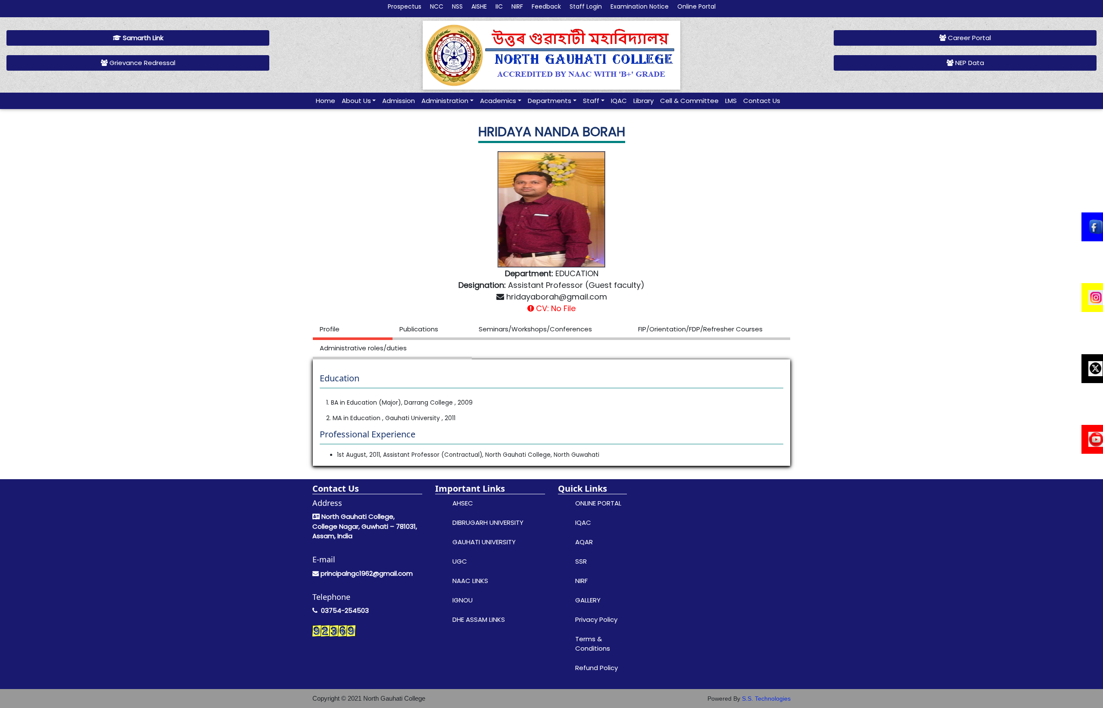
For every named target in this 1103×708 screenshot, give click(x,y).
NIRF (517, 6)
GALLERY (588, 600)
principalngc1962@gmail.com (367, 573)
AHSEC (462, 503)
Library (643, 100)
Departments (549, 100)
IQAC (619, 100)
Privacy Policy (596, 619)
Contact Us (761, 100)
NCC (436, 6)
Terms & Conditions (592, 643)
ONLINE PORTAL (598, 503)
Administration (444, 100)
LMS (731, 100)
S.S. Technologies (766, 698)
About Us (356, 100)
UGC (459, 561)
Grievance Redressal (141, 62)
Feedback (546, 6)
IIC (499, 6)
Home (325, 100)
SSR (581, 561)
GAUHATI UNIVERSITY (484, 541)
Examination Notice (640, 6)
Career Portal (968, 37)
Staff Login (586, 6)
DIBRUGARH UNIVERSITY (487, 522)
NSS (457, 6)
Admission (398, 100)
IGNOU (462, 600)
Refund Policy (596, 667)
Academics (498, 100)
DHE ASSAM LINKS (478, 619)
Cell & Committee (689, 100)
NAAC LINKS (470, 580)
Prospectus (404, 6)
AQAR (584, 541)
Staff (591, 100)
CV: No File (555, 308)
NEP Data (968, 62)
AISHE (479, 6)
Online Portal (696, 6)
